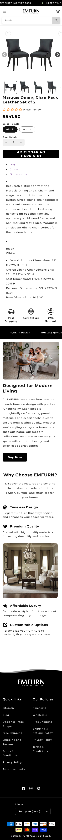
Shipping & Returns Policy (43, 731)
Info (13, 164)
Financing (40, 708)
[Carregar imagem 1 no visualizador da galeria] (10, 87)
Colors (14, 169)
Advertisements (14, 769)
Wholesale (40, 715)
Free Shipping (13, 733)
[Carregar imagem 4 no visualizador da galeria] (52, 87)
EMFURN (24, 836)
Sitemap (8, 708)
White (27, 129)
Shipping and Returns (12, 742)
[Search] (56, 20)
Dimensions (18, 174)
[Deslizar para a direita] (60, 87)
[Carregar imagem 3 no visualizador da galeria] (38, 87)
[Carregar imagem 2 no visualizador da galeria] (24, 87)
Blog (6, 715)
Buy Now (15, 457)
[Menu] (4, 11)
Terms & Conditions (10, 753)
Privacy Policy (12, 762)
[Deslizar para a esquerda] (2, 87)
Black (10, 129)
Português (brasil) (29, 811)
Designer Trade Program (13, 724)
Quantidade (10, 137)
